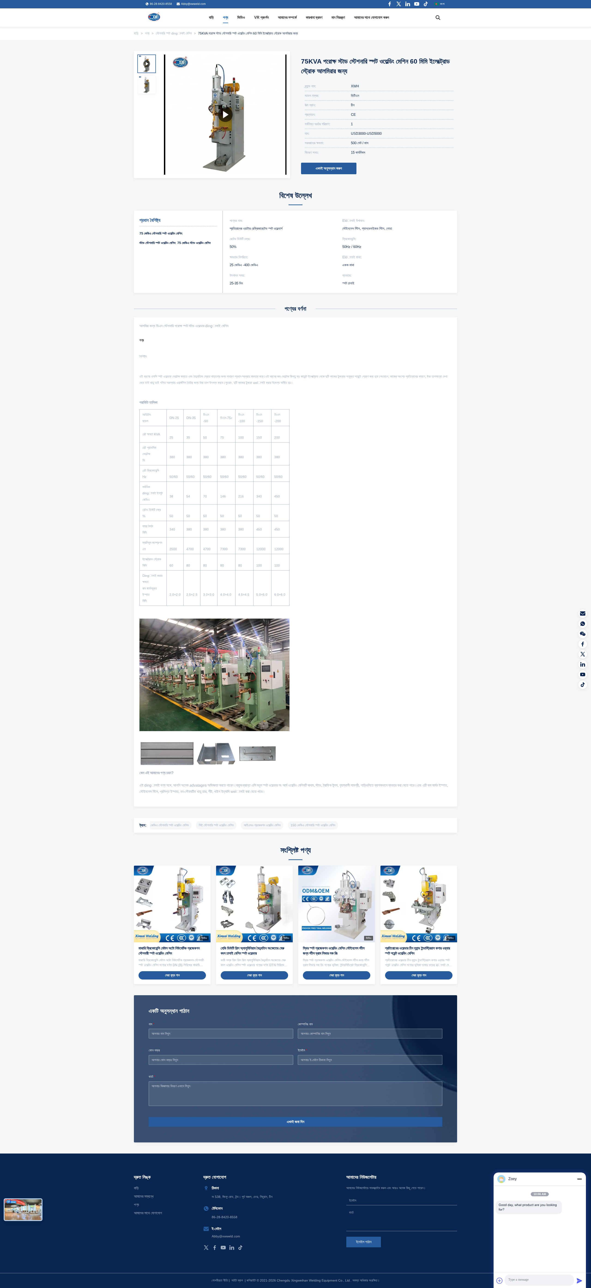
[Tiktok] (425, 4)
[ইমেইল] (582, 613)
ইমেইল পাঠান (363, 1242)
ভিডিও (241, 17)
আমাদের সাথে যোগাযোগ (148, 1213)
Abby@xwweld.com (193, 4)
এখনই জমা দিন (295, 1122)
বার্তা (152, 1076)
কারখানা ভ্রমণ (314, 17)
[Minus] (579, 1179)
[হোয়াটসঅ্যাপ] (582, 623)
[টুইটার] (582, 654)
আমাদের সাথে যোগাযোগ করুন (371, 17)
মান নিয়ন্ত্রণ (338, 17)
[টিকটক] (582, 684)
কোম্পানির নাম (305, 1024)
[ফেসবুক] (582, 644)
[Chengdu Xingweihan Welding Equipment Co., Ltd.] (154, 17)
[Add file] (499, 1281)
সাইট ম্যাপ (237, 1280)
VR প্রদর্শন (261, 17)
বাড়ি (211, 17)
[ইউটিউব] (582, 674)
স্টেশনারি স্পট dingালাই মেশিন (174, 33)
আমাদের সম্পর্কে (287, 17)
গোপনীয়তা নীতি (219, 1280)
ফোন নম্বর (154, 1050)
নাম (151, 1024)
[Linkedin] (407, 4)
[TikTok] (240, 1247)
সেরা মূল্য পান (172, 975)
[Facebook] (389, 4)
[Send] (579, 1281)
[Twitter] (398, 4)
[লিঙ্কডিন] (582, 664)
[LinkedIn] (232, 1247)
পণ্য (225, 17)
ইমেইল (302, 1050)
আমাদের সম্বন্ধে (144, 1196)
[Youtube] (416, 4)
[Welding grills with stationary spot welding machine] (225, 115)
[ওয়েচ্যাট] (582, 633)
